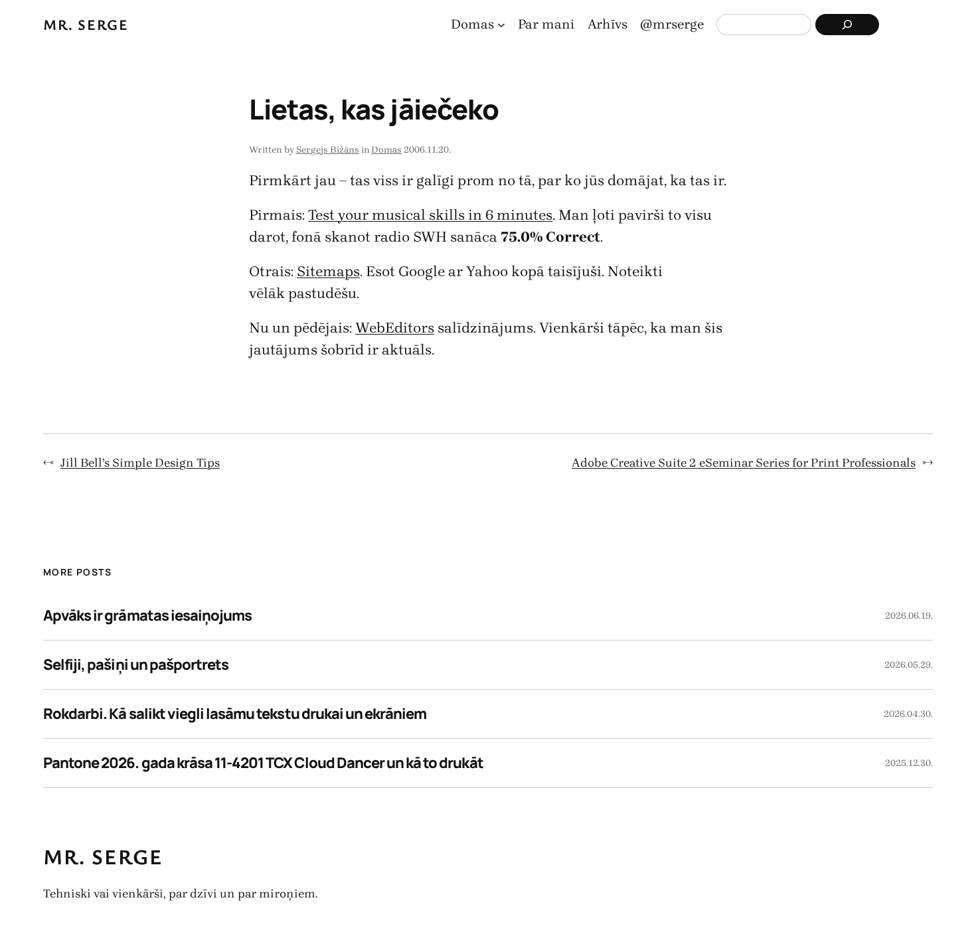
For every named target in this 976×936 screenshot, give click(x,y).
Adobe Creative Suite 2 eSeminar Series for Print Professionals (744, 462)
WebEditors (394, 328)
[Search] (847, 24)
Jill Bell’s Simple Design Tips (140, 462)
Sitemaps (328, 271)
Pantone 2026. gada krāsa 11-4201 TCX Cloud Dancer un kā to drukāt (263, 763)
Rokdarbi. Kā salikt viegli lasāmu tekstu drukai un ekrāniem (234, 714)
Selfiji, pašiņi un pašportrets (135, 664)
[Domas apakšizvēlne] (501, 25)
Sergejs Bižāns (327, 149)
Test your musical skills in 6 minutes (430, 215)
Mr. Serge (85, 24)
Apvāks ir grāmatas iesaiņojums (147, 615)
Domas (386, 149)
